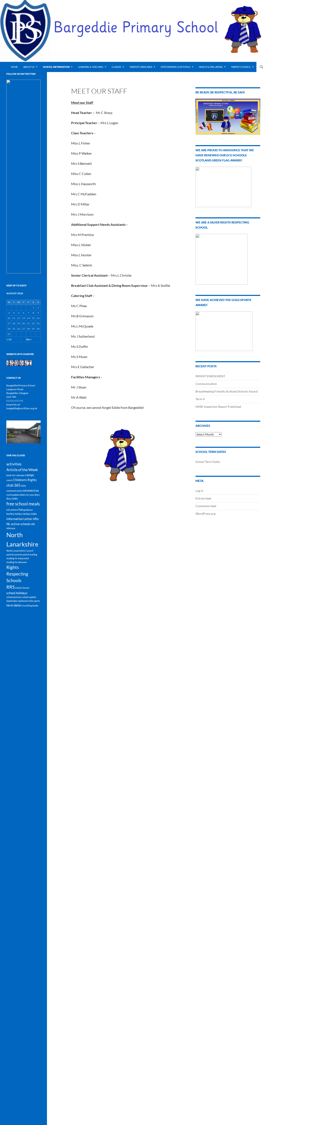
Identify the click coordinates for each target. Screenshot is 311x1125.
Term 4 (200, 399)
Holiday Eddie (30, 513)
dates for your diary (30, 494)
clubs (23, 485)
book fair (10, 475)
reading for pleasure (16, 562)
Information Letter (19, 519)
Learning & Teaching (90, 66)
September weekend (16, 600)
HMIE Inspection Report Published (218, 406)
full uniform (12, 509)
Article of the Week (22, 469)
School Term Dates (207, 461)
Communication (206, 384)
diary (9, 498)
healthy (10, 513)
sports (37, 600)
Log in (199, 490)
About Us (28, 66)
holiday (18, 513)
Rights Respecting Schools (17, 574)
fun (21, 509)
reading (33, 554)
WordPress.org (205, 513)
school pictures (14, 597)
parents (10, 554)
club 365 (13, 485)
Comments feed (205, 506)
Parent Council (241, 66)
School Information (56, 66)
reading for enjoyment (17, 558)
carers (9, 480)
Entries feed (203, 498)
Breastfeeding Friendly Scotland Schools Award (226, 391)
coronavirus (30, 490)
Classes (116, 66)
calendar (20, 475)
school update (29, 597)
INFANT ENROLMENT (210, 376)
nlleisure (10, 528)
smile (30, 600)
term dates (14, 605)
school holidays (17, 593)
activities (14, 464)
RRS (10, 587)
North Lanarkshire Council (19, 550)
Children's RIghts (25, 480)
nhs (36, 518)
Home (14, 66)
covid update (12, 494)
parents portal (22, 554)
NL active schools (18, 524)
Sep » (29, 339)
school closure (22, 587)
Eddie (15, 498)
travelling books (30, 605)
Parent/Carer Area (141, 66)
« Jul (9, 339)
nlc (33, 524)
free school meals (23, 503)
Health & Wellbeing (211, 66)
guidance (28, 509)
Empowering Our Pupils (175, 66)
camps (29, 475)
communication (14, 490)
